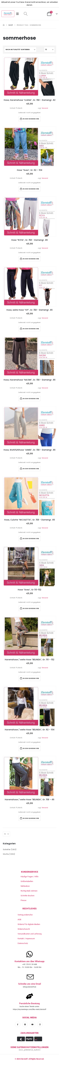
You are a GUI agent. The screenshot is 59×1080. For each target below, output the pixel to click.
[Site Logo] (7, 14)
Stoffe (6, 854)
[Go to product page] (29, 77)
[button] (25, 14)
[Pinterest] (25, 1024)
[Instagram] (40, 1024)
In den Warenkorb (31, 119)
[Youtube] (32, 1024)
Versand (45, 108)
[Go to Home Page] (3, 25)
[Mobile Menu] (18, 13)
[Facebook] (17, 1024)
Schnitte (6, 849)
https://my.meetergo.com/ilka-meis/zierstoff (29, 1009)
